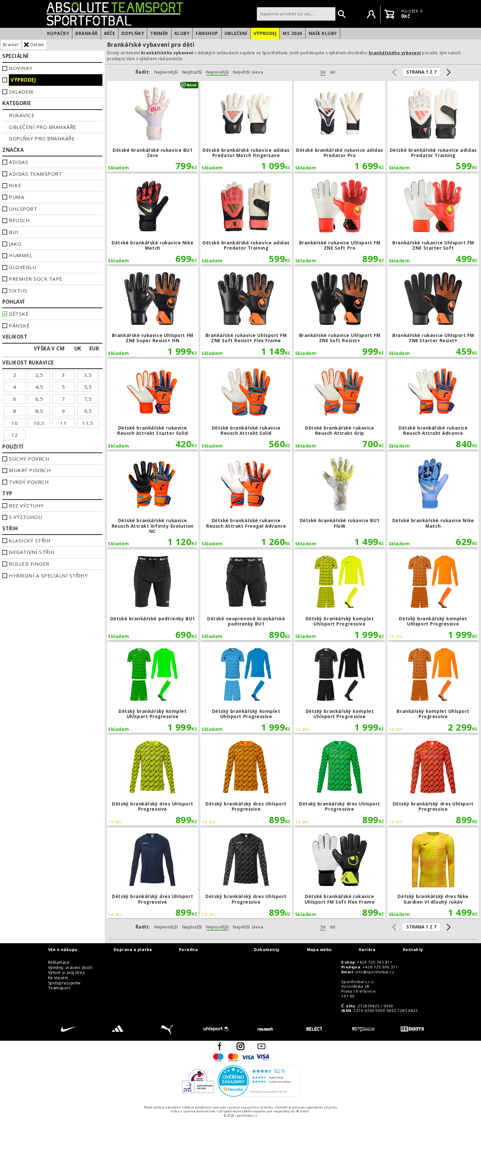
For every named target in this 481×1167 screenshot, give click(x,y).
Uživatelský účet (371, 14)
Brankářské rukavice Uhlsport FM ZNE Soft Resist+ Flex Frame (246, 311)
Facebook (219, 1046)
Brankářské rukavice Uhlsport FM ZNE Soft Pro (339, 219)
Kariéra (367, 949)
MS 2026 (292, 33)
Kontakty (413, 949)
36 (323, 72)
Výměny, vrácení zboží (70, 967)
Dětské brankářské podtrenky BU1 (152, 595)
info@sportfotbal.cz (374, 972)
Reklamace (58, 962)
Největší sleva (248, 72)
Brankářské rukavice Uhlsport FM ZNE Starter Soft (433, 219)
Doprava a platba (133, 949)
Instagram (240, 1046)
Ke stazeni (58, 978)
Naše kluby (323, 33)
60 (333, 72)
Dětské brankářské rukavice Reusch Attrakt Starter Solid (152, 404)
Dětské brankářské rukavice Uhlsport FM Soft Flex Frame (339, 873)
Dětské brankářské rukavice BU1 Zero (152, 126)
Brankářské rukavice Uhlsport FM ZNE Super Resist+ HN (152, 311)
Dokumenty (266, 949)
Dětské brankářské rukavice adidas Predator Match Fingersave (246, 126)
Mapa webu (319, 949)
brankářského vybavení (395, 53)
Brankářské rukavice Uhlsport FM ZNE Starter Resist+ (433, 311)
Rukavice (21, 115)
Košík (389, 14)
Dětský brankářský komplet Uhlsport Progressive (339, 595)
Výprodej (265, 33)
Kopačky (58, 33)
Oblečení (235, 33)
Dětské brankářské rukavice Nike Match (152, 219)
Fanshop (207, 33)
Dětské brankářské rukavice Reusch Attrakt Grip (339, 404)
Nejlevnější (166, 72)
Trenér (159, 33)
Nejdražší (192, 72)
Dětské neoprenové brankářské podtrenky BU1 (246, 595)
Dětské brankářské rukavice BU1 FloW (339, 500)
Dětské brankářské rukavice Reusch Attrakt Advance (433, 404)
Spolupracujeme (64, 983)
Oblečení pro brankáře (42, 127)
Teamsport (59, 988)
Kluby (181, 33)
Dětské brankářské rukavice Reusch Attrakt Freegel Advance (246, 500)
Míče (109, 33)
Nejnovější (217, 72)
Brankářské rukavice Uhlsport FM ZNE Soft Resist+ (339, 311)
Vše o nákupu (63, 949)
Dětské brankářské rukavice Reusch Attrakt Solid (246, 404)
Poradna (188, 949)
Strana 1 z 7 (421, 72)
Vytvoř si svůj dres (66, 972)
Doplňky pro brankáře (42, 138)
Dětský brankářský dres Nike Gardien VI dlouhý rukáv (433, 873)
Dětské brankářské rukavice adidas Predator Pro (339, 126)
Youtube (261, 1046)
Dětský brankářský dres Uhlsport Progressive (152, 780)
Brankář (86, 33)
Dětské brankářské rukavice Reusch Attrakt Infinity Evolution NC (152, 500)
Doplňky (132, 33)
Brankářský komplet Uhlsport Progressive (433, 687)
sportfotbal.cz (149, 13)
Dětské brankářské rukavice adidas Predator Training (433, 126)
